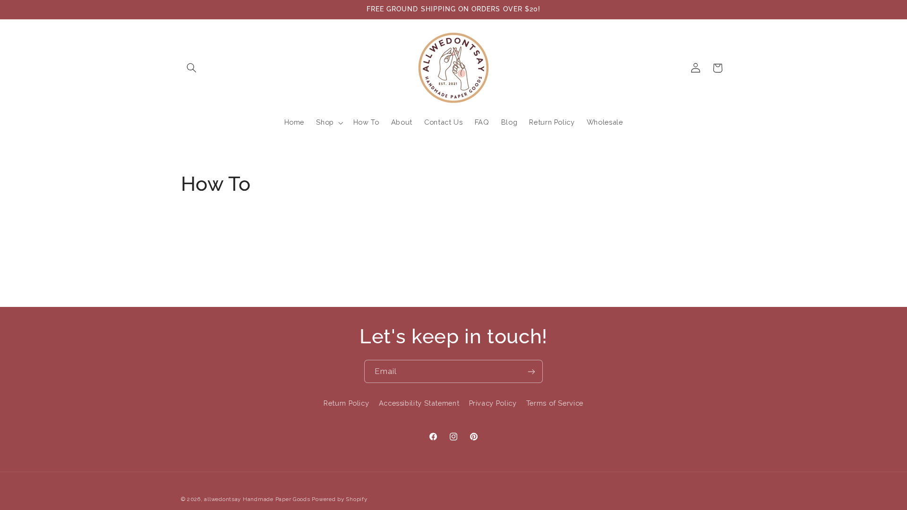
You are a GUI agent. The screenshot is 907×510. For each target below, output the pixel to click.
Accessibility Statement (419, 403)
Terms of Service (554, 403)
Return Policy (346, 403)
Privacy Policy (493, 403)
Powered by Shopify (339, 499)
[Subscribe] (531, 371)
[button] (192, 68)
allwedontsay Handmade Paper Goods (257, 499)
